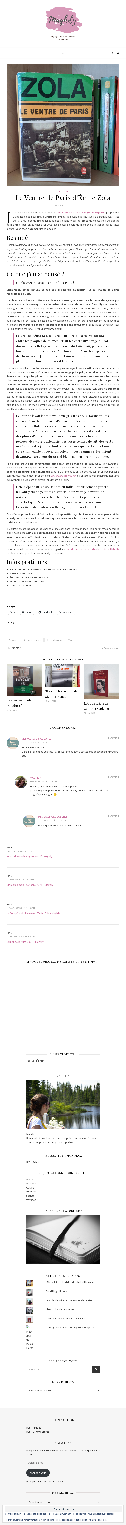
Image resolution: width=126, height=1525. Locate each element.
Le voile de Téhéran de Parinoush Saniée (69, 1300)
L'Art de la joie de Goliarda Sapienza (66, 1318)
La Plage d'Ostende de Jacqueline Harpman (70, 1327)
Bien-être (31, 1179)
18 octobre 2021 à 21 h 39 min (52, 820)
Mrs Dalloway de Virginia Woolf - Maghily (29, 856)
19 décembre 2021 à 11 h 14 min (21, 936)
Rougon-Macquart (55, 640)
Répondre (113, 737)
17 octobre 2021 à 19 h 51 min (44, 781)
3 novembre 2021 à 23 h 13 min (21, 879)
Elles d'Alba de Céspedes (60, 1309)
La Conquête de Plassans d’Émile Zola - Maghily (33, 913)
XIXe (70, 640)
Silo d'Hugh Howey (56, 1291)
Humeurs (31, 1191)
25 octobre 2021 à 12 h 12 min (20, 851)
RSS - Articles (33, 1162)
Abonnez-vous (38, 1472)
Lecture (63, 191)
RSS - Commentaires (37, 1431)
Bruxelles (31, 1183)
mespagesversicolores (36, 738)
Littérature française (32, 640)
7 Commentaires (110, 648)
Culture (30, 1187)
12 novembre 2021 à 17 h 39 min (21, 908)
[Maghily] (63, 25)
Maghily (16, 647)
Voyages (31, 1199)
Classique (13, 640)
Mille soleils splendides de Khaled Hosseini (70, 1282)
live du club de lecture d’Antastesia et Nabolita (93, 549)
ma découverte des (81, 212)
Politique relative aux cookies (93, 1519)
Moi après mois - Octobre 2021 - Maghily (30, 884)
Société (30, 1195)
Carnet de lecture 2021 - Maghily (25, 941)
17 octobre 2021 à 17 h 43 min (35, 742)
